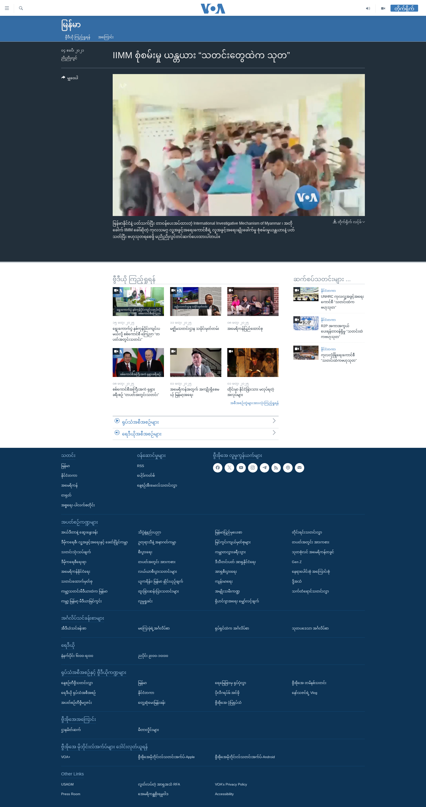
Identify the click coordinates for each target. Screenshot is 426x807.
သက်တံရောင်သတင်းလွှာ (310, 591)
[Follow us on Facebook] (217, 467)
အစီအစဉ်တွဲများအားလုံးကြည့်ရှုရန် (254, 403)
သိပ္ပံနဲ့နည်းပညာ (149, 532)
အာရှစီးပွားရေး (226, 571)
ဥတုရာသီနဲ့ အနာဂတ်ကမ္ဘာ (157, 542)
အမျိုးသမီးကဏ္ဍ (227, 591)
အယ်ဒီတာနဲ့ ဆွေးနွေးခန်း (79, 532)
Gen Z (297, 562)
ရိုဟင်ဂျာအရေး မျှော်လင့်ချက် (237, 601)
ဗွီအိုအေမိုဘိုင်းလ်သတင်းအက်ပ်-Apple (166, 757)
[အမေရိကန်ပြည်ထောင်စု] (253, 301)
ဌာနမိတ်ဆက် (71, 730)
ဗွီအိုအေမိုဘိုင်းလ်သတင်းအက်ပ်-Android (245, 757)
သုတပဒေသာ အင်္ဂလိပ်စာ (310, 628)
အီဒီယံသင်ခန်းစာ (73, 628)
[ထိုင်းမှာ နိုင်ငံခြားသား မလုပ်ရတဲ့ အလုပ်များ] (253, 362)
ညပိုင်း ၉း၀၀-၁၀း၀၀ (153, 656)
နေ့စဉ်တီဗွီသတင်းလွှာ (77, 683)
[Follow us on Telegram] (264, 467)
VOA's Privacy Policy (231, 784)
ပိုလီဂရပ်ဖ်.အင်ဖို (227, 693)
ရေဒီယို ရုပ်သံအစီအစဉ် (78, 693)
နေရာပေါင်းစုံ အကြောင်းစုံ (311, 571)
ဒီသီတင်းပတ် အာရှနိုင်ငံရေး (235, 562)
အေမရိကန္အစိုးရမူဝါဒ (153, 794)
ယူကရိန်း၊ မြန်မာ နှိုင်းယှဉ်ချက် (160, 581)
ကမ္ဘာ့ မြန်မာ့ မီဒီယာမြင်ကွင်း (81, 601)
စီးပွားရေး (145, 552)
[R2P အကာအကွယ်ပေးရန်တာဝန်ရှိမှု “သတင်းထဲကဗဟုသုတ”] (306, 323)
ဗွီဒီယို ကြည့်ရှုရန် (77, 37)
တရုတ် (66, 495)
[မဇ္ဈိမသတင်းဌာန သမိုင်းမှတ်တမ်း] (195, 301)
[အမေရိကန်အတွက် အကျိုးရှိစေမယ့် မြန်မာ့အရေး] (195, 362)
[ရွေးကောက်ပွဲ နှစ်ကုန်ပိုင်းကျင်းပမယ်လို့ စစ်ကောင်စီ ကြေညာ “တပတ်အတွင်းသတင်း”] (138, 301)
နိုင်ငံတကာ (328, 291)
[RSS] (276, 467)
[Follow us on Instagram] (252, 467)
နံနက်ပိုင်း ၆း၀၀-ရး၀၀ (77, 656)
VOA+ (65, 757)
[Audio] (368, 8)
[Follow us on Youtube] (241, 467)
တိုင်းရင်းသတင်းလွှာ (307, 532)
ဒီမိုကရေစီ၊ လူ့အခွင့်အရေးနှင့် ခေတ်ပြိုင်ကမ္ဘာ (94, 542)
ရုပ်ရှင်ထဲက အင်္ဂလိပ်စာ (232, 628)
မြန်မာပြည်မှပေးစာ (228, 532)
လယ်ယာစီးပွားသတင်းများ (157, 571)
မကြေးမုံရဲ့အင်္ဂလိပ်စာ (154, 628)
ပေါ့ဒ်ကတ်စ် (146, 475)
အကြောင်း (106, 37)
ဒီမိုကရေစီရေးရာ (73, 562)
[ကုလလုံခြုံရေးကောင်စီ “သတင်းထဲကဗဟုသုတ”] (306, 353)
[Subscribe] (299, 467)
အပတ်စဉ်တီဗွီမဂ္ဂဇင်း (76, 703)
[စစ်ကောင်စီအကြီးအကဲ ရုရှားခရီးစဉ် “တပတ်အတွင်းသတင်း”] (138, 362)
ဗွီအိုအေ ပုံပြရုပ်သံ (228, 703)
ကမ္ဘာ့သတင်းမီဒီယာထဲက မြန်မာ (84, 591)
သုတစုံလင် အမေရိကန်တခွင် (313, 552)
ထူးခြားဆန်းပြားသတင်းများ (158, 591)
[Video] (383, 8)
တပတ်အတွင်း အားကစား (157, 562)
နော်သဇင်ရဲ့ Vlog (304, 693)
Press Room (70, 794)
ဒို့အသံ (297, 581)
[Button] (69, 79)
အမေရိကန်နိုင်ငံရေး (75, 571)
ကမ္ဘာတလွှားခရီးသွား (230, 552)
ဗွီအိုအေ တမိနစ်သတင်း (309, 683)
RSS (140, 466)
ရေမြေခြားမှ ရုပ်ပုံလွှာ (230, 683)
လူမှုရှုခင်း (145, 601)
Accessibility (224, 794)
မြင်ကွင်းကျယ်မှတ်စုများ (233, 542)
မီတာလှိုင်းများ (148, 730)
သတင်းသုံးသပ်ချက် (76, 552)
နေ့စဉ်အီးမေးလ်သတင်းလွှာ (157, 485)
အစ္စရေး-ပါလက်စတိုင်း (78, 505)
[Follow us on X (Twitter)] (229, 467)
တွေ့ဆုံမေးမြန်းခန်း (151, 703)
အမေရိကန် (69, 485)
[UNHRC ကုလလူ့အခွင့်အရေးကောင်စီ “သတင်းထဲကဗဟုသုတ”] (306, 294)
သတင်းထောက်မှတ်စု (76, 581)
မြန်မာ (65, 466)
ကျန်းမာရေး (224, 581)
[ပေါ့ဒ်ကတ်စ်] (287, 467)
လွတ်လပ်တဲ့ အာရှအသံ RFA (159, 784)
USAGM (67, 784)
